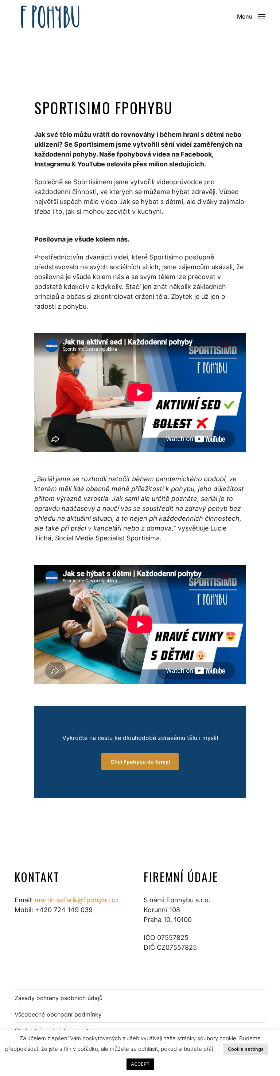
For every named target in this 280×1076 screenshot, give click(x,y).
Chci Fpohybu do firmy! (140, 762)
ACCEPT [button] (140, 1064)
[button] (251, 16)
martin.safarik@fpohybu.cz (77, 900)
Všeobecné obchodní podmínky (58, 1014)
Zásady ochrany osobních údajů (58, 998)
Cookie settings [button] (246, 1049)
